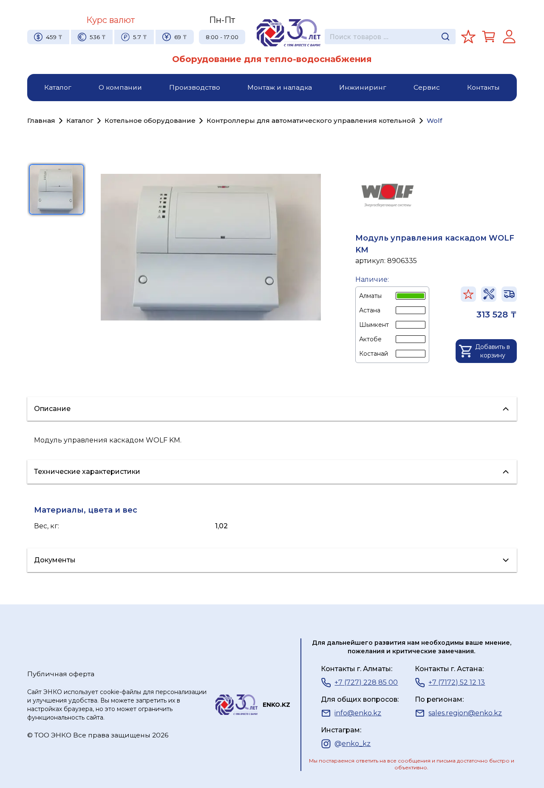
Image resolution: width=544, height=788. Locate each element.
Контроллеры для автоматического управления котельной (311, 120)
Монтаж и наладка (279, 87)
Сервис (427, 87)
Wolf (434, 120)
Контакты (483, 87)
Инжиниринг (362, 87)
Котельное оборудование (150, 120)
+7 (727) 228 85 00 (366, 682)
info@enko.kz (357, 713)
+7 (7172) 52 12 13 (456, 682)
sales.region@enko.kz (465, 713)
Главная (41, 120)
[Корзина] (488, 36)
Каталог (57, 87)
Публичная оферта (60, 674)
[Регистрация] (509, 36)
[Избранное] (468, 36)
